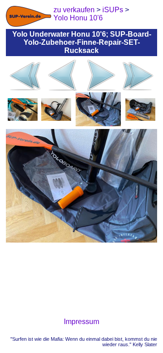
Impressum (81, 321)
